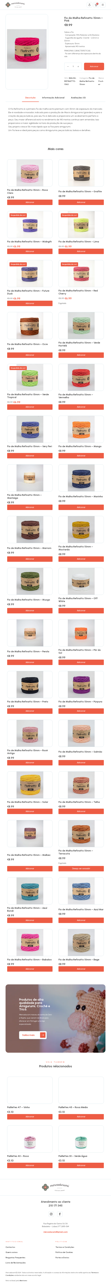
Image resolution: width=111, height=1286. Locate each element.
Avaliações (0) (78, 97)
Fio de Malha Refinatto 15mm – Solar (27, 802)
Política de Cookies (64, 1252)
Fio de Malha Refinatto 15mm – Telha (79, 802)
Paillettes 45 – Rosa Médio (73, 1107)
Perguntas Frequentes (15, 1257)
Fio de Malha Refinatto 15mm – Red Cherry (78, 292)
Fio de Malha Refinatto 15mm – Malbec (29, 854)
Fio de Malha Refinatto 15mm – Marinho (80, 496)
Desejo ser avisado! (81, 868)
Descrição (30, 97)
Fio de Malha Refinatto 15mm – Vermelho (75, 396)
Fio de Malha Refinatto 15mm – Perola (28, 651)
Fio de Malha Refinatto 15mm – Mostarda (75, 548)
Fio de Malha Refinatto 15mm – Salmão (80, 751)
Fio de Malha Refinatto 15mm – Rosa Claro (27, 191)
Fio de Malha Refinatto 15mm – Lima (78, 241)
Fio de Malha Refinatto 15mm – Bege (78, 959)
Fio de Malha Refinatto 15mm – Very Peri (29, 446)
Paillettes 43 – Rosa (18, 1156)
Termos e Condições (65, 1247)
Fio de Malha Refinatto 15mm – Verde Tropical (28, 396)
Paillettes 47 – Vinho (18, 1107)
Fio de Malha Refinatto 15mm (86, 81)
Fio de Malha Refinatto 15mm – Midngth (29, 241)
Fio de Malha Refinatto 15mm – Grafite (80, 191)
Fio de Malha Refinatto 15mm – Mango (80, 446)
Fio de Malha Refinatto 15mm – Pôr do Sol (79, 651)
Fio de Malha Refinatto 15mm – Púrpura (80, 701)
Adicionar (94, 66)
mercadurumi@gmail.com (55, 1232)
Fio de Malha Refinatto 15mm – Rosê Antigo (27, 752)
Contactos (10, 1247)
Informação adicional (53, 97)
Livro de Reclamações (16, 1263)
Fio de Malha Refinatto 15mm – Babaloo (29, 959)
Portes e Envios (62, 1257)
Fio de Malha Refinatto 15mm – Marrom (29, 548)
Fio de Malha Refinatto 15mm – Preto (27, 701)
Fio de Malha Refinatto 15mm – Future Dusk (28, 292)
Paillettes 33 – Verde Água (72, 1156)
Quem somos (12, 1252)
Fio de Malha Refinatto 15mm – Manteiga (24, 496)
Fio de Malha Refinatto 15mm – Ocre (27, 344)
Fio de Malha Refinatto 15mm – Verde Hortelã (79, 344)
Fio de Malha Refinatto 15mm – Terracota (75, 852)
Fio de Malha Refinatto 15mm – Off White (78, 600)
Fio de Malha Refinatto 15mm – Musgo (28, 599)
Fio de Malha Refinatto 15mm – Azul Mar (81, 909)
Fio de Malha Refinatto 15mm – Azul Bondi (27, 909)
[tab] (30, 98)
